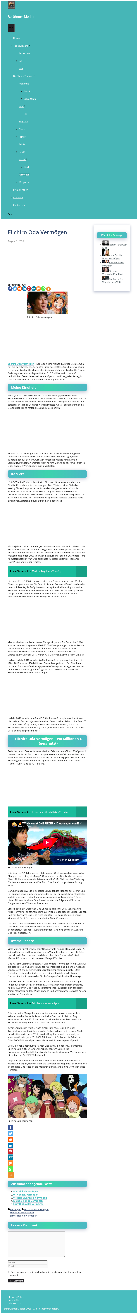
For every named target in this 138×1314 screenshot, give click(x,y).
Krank (27, 91)
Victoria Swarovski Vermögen (30, 1197)
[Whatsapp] (43, 289)
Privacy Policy (20, 189)
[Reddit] (19, 289)
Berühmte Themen (23, 76)
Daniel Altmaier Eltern (22, 1212)
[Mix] (38, 289)
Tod (21, 68)
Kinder (22, 159)
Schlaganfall (30, 98)
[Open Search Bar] (10, 214)
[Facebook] (10, 289)
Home (16, 38)
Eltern (22, 129)
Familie (23, 136)
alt (25, 114)
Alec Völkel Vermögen (25, 1191)
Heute (22, 151)
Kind (26, 167)
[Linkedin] (24, 289)
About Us (18, 197)
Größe (22, 144)
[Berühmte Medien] (11, 7)
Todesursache (20, 45)
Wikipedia (24, 182)
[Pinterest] (29, 289)
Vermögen (24, 174)
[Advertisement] (47, 263)
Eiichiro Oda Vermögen (21, 363)
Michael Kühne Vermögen (28, 1200)
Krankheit (24, 83)
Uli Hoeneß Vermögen (25, 1194)
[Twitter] (15, 289)
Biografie (23, 121)
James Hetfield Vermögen (23, 1215)
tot (20, 60)
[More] (48, 289)
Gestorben (24, 53)
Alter (21, 106)
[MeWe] (33, 289)
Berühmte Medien (21, 16)
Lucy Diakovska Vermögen (28, 1204)
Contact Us (19, 204)
